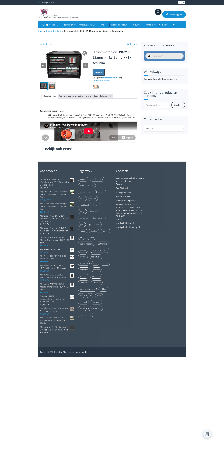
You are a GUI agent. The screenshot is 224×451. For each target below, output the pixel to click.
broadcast (100, 192)
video (99, 295)
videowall (83, 302)
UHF (90, 295)
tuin (81, 295)
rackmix (83, 257)
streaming (97, 282)
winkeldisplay (95, 308)
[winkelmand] (174, 25)
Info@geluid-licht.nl (48, 2)
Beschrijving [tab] (49, 96)
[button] (85, 65)
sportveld (84, 282)
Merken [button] (69, 25)
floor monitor (98, 218)
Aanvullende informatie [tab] (71, 96)
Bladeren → (132, 44)
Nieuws (136, 25)
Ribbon (105, 263)
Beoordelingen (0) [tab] (102, 96)
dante (97, 205)
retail (95, 263)
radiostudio (96, 257)
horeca (105, 231)
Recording (84, 263)
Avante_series (85, 192)
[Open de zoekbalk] (43, 25)
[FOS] (96, 87)
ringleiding (84, 269)
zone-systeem (85, 315)
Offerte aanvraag (86, 25)
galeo (82, 224)
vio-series (96, 302)
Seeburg (83, 276)
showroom (96, 276)
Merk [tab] (88, 96)
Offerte (98, 72)
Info (102, 25)
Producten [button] (53, 25)
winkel (82, 308)
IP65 (81, 237)
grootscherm (94, 224)
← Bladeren (45, 44)
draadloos (94, 211)
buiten (82, 198)
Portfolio (149, 25)
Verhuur (163, 25)
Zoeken (178, 105)
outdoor (83, 250)
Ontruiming (102, 244)
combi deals (85, 205)
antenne (83, 179)
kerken (91, 237)
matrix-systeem (86, 244)
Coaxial (93, 198)
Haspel (82, 231)
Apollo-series (97, 179)
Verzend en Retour (118, 25)
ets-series (84, 218)
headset (94, 231)
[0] (207, 434)
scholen (96, 269)
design (82, 211)
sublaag (103, 289)
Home (41, 31)
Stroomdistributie (54, 31)
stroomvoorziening (101, 80)
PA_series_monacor (100, 250)
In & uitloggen (175, 14)
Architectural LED (87, 185)
